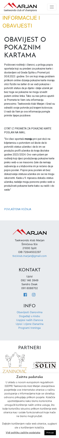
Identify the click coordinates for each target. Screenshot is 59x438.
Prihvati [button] (50, 432)
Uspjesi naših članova (29, 320)
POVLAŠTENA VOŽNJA (17, 209)
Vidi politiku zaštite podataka (23, 432)
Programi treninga (29, 327)
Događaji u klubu (29, 316)
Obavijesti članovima (29, 312)
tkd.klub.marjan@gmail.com (29, 255)
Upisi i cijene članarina (29, 324)
